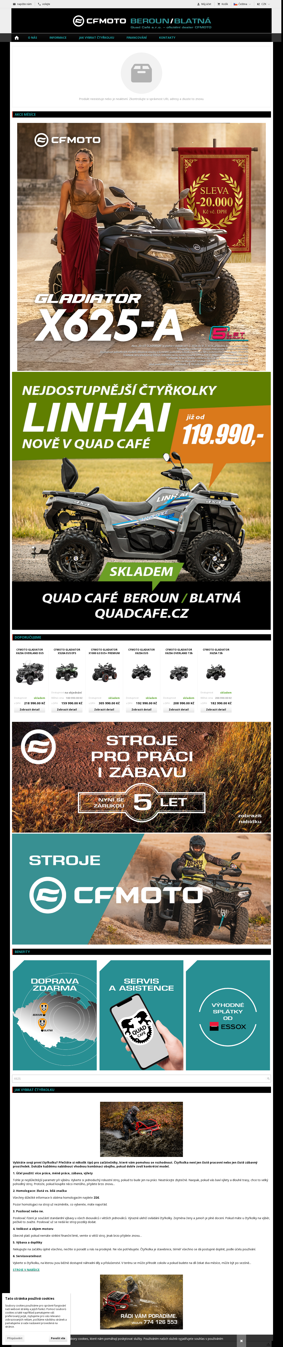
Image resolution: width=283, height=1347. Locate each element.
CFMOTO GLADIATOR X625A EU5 (141, 651)
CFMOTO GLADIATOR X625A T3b (216, 651)
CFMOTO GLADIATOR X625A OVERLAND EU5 (30, 651)
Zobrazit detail (30, 709)
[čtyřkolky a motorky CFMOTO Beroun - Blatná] (141, 20)
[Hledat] (268, 1079)
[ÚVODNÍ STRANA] (16, 37)
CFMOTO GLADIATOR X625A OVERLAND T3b (179, 651)
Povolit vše (58, 1338)
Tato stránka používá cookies (29, 1298)
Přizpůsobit (14, 1338)
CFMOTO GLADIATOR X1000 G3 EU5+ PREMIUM (104, 651)
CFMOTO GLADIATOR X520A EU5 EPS (67, 651)
